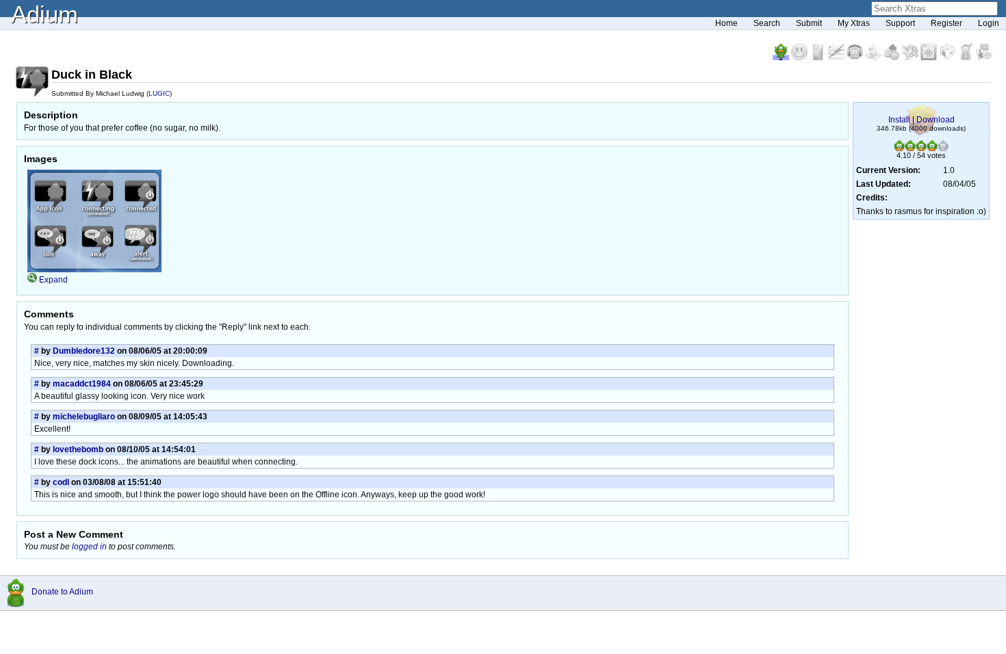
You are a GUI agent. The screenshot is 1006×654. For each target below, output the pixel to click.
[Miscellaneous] (966, 57)
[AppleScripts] (874, 57)
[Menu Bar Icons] (929, 57)
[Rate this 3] (921, 148)
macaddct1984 (82, 384)
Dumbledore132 (84, 351)
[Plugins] (948, 57)
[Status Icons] (893, 57)
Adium (44, 14)
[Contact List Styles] (819, 57)
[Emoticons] (800, 57)
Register (946, 23)
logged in (89, 546)
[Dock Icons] (782, 57)
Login (988, 23)
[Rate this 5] (943, 148)
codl (61, 482)
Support (900, 23)
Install (899, 120)
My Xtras (854, 23)
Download (935, 120)
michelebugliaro (84, 416)
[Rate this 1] (899, 148)
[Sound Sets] (856, 57)
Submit (809, 23)
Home (726, 23)
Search (766, 23)
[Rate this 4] (932, 148)
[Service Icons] (911, 57)
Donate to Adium (62, 592)
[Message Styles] (837, 57)
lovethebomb (78, 449)
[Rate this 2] (910, 148)
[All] (984, 57)
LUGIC (159, 93)
